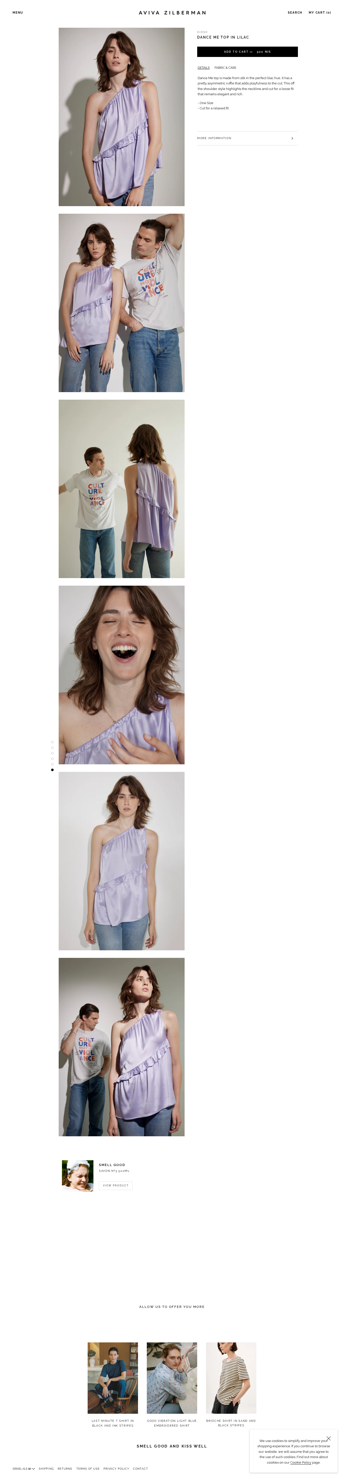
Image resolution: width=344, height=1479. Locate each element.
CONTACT (140, 1468)
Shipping (46, 1468)
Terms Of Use (88, 1468)
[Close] (328, 1438)
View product (116, 1185)
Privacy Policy (116, 1468)
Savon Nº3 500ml (114, 1171)
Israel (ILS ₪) (22, 1468)
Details (204, 68)
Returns (65, 1468)
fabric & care (225, 68)
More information (214, 138)
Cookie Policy (300, 1462)
